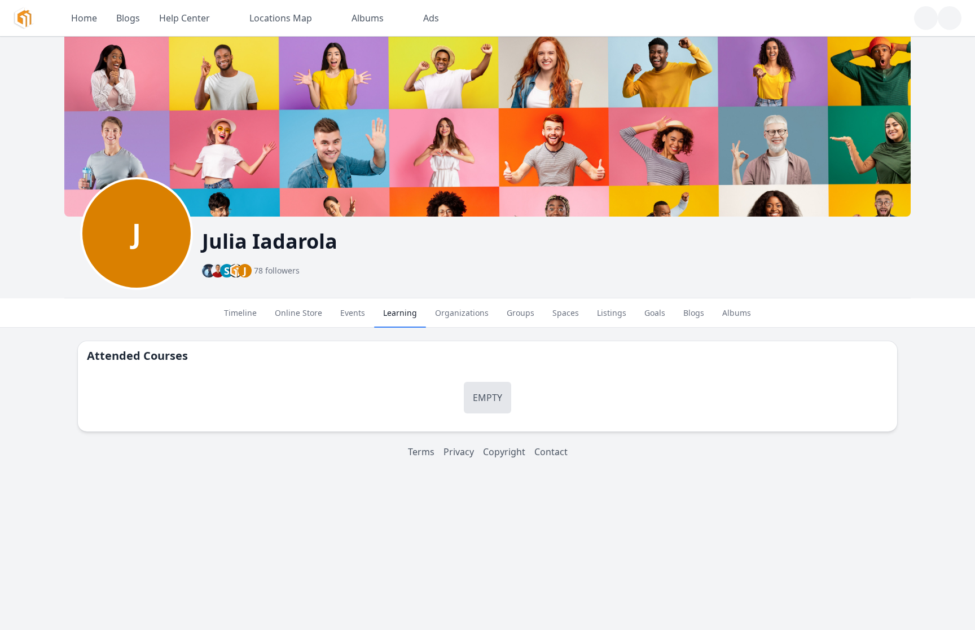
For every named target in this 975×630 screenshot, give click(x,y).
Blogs (693, 312)
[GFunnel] (24, 18)
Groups (520, 312)
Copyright (504, 452)
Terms (421, 452)
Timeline (240, 312)
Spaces (565, 312)
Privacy (458, 452)
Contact (551, 452)
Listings (611, 312)
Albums (736, 312)
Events (352, 312)
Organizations (462, 312)
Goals (654, 312)
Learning (400, 312)
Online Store (298, 312)
